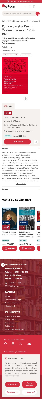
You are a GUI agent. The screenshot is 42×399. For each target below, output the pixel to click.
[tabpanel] (21, 127)
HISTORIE (10, 21)
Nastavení (31, 392)
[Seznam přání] (29, 6)
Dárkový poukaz (11, 323)
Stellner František (9, 234)
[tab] (8, 106)
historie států (26, 55)
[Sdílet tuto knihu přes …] (25, 98)
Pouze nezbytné (29, 384)
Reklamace (9, 326)
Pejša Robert (7, 47)
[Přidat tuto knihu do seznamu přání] (35, 142)
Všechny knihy (10, 306)
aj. (32, 237)
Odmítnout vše (12, 392)
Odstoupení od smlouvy (14, 329)
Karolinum (6, 51)
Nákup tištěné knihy (13, 316)
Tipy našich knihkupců (13, 299)
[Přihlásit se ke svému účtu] (24, 6)
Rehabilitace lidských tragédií (26, 233)
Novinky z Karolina (12, 303)
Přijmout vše (13, 384)
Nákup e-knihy (10, 320)
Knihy (4, 21)
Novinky (8, 296)
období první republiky (22, 21)
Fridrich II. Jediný (9, 232)
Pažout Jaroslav (25, 237)
